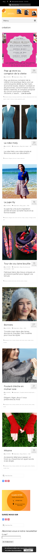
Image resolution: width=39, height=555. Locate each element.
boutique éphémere (17, 97)
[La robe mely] (19, 122)
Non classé (25, 146)
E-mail (5, 534)
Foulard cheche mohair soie (27, 392)
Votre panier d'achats (19, 1)
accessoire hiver (8, 340)
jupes (24, 205)
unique (26, 217)
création (25, 97)
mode (15, 99)
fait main (34, 97)
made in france (10, 99)
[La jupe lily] (19, 181)
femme (14, 158)
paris (24, 99)
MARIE (8, 77)
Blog (21, 77)
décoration (29, 97)
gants (26, 466)
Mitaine (25, 454)
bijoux (10, 97)
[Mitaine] (19, 430)
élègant (10, 158)
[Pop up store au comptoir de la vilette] (19, 50)
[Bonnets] (19, 304)
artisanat (6, 97)
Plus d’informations (16, 550)
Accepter (28, 550)
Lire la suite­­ (26, 93)
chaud (5, 281)
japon (4, 99)
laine (22, 281)
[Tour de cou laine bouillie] (19, 243)
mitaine (33, 466)
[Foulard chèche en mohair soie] (19, 365)
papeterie (20, 99)
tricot (32, 340)
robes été (22, 158)
